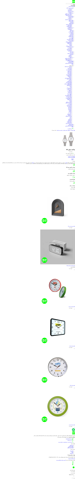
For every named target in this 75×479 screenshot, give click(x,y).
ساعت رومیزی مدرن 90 (71, 226)
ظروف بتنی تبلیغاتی (69, 24)
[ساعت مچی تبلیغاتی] (68, 147)
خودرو (72, 37)
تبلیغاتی (66, 162)
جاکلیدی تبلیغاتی (71, 20)
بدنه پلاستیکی (70, 17)
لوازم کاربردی (71, 33)
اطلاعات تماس (71, 61)
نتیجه (74, 4)
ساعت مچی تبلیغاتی (69, 15)
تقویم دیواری (70, 10)
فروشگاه (69, 130)
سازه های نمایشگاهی (70, 60)
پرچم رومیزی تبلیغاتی (68, 59)
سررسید (70, 8)
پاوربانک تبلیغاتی (69, 42)
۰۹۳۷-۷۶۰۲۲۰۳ (69, 440)
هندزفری (70, 44)
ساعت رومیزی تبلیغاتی (68, 14)
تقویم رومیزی (70, 9)
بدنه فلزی (70, 18)
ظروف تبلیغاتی (71, 23)
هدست (71, 45)
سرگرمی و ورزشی (70, 40)
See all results (73, 5)
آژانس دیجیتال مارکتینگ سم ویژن (61, 460)
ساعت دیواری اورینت (72, 424)
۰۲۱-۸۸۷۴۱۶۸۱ (69, 128)
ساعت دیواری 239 (72, 385)
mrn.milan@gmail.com (69, 438)
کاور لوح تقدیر (71, 22)
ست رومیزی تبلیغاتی (70, 53)
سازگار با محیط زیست (70, 39)
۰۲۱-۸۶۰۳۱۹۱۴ (69, 442)
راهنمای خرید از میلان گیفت (69, 63)
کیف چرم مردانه (69, 49)
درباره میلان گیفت (70, 62)
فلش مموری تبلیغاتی (69, 41)
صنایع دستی (71, 54)
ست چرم (70, 47)
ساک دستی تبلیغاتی (70, 16)
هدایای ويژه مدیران (70, 11)
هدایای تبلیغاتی (73, 130)
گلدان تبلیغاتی (70, 25)
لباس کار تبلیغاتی (70, 27)
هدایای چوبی (71, 51)
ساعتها (33, 162)
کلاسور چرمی (70, 48)
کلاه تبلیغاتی (70, 29)
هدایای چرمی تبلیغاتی (70, 46)
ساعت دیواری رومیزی (72, 306)
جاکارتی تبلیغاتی (71, 21)
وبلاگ (72, 64)
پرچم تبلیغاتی (71, 57)
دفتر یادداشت (71, 35)
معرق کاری (70, 56)
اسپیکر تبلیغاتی (69, 43)
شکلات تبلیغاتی (71, 38)
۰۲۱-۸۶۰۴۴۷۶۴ (60, 442)
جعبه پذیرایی (71, 52)
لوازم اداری (71, 34)
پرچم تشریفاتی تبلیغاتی (68, 58)
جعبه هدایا (71, 32)
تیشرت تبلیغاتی (69, 28)
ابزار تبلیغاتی (71, 30)
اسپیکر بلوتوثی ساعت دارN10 (71, 265)
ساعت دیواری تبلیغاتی (68, 13)
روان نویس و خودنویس (68, 19)
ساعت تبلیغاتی (65, 130)
